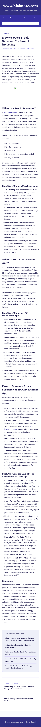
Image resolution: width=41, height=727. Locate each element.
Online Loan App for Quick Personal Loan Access (20, 653)
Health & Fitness (25, 18)
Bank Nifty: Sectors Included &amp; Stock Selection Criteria (18, 667)
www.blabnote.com (20, 6)
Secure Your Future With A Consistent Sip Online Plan (20, 660)
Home (5, 18)
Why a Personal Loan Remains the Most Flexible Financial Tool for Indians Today (19, 639)
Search (33, 722)
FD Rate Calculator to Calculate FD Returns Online (18, 646)
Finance (13, 18)
